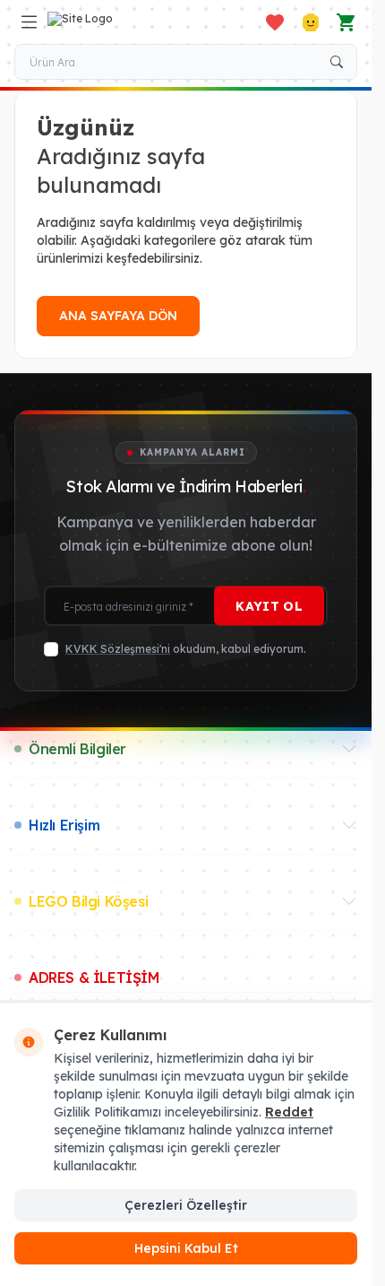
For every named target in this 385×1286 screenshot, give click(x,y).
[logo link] (133, 22)
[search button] (336, 62)
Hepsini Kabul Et (186, 1248)
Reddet (289, 1112)
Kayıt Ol (269, 606)
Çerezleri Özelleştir (185, 1205)
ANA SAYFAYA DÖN (118, 316)
